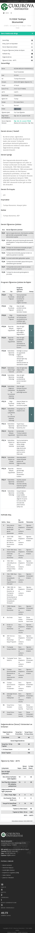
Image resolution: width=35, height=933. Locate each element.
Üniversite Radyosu (7, 867)
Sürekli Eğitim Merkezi (8, 870)
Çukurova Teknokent (8, 877)
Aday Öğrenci (24, 1)
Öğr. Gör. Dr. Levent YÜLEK (22, 121)
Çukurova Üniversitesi (13, 1)
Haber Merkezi (6, 875)
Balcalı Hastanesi (7, 865)
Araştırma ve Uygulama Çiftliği (10, 872)
